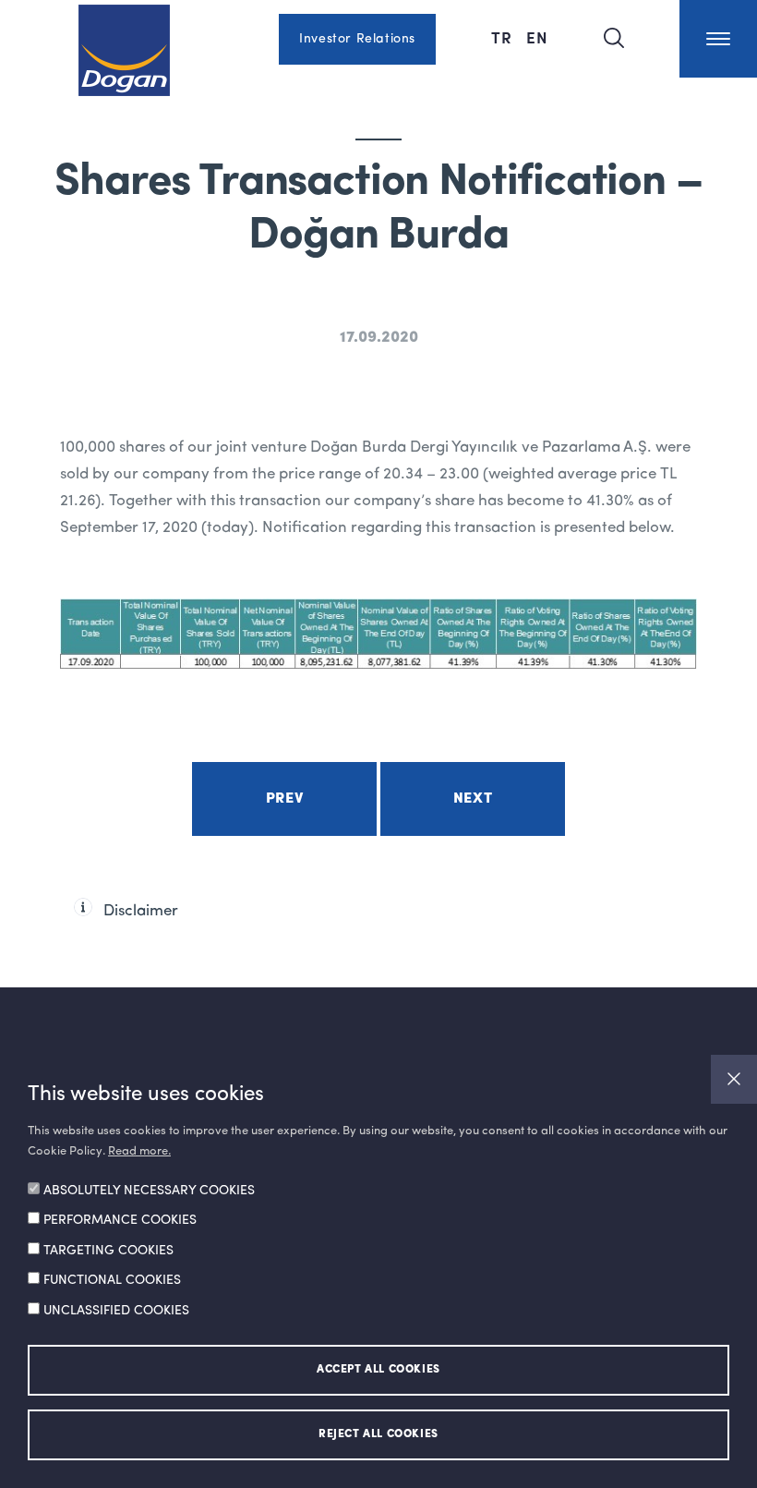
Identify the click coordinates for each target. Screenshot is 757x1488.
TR (504, 37)
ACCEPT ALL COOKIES (378, 1369)
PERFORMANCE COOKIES (120, 1220)
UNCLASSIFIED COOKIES (116, 1310)
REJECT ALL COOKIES (378, 1434)
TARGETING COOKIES (108, 1250)
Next (472, 799)
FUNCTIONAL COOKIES (112, 1280)
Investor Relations (357, 38)
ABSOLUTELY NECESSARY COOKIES (149, 1190)
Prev (284, 799)
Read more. (139, 1151)
